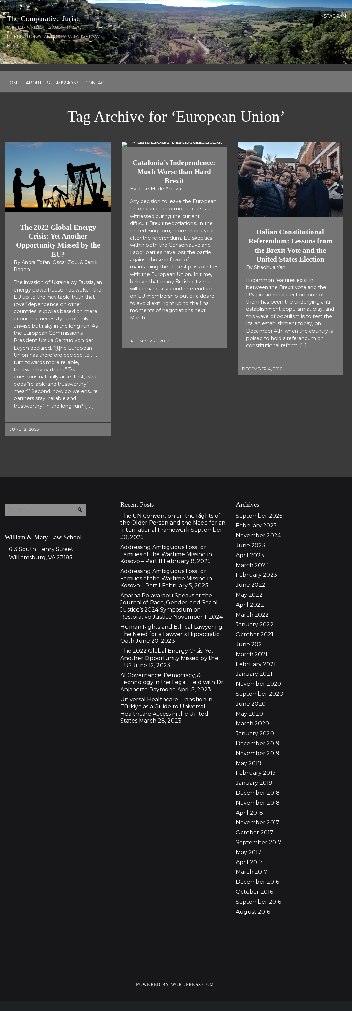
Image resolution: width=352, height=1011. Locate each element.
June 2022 (250, 585)
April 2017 (249, 862)
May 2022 (249, 595)
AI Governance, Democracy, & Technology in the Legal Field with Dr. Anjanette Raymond (172, 682)
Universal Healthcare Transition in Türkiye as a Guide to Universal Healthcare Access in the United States (166, 710)
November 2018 (258, 803)
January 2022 (255, 624)
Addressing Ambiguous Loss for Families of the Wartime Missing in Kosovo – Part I (166, 578)
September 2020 (259, 694)
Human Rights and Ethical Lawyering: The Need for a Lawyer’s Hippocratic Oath (171, 634)
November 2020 (258, 684)
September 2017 (259, 842)
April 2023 (250, 555)
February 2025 (256, 525)
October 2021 (254, 634)
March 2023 (252, 565)
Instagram (332, 16)
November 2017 (257, 822)
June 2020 (251, 704)
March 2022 (252, 615)
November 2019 (257, 753)
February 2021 (256, 664)
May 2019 (248, 763)
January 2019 (254, 783)
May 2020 (249, 714)
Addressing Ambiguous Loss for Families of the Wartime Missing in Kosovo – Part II (166, 554)
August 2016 (253, 912)
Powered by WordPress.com (175, 984)
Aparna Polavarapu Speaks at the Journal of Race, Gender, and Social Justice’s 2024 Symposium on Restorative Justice (169, 606)
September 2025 (259, 516)
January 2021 (254, 674)
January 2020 (255, 733)
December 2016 (257, 882)
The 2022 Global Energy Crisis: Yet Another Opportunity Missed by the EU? (169, 658)
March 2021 (251, 654)
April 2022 (250, 605)
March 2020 (252, 723)
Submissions (63, 83)
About (34, 83)
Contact (96, 83)
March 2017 (251, 872)
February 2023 (256, 575)
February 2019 (256, 773)
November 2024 (258, 535)
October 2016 (254, 892)
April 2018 (249, 813)
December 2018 (258, 793)
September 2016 (258, 902)
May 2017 (248, 852)
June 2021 (250, 644)
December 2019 (257, 743)
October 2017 (254, 832)
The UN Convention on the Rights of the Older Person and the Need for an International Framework (173, 523)
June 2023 (250, 545)
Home (13, 83)
